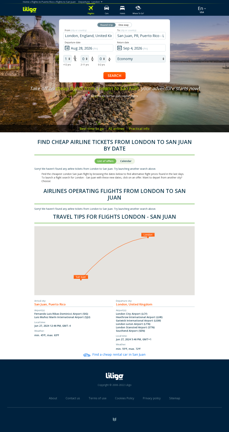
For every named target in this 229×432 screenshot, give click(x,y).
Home (26, 1)
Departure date (73, 42)
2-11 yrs (85, 64)
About (53, 398)
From (75, 30)
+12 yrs (67, 64)
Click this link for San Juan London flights (114, 96)
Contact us (73, 398)
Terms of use (97, 398)
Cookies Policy (124, 398)
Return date (123, 42)
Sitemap (174, 398)
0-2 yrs (101, 64)
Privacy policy (152, 398)
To (126, 30)
